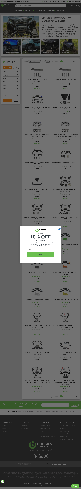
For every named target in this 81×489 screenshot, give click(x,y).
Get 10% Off (40, 254)
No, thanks (40, 258)
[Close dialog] (59, 228)
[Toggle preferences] (2, 481)
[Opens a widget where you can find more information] (75, 486)
